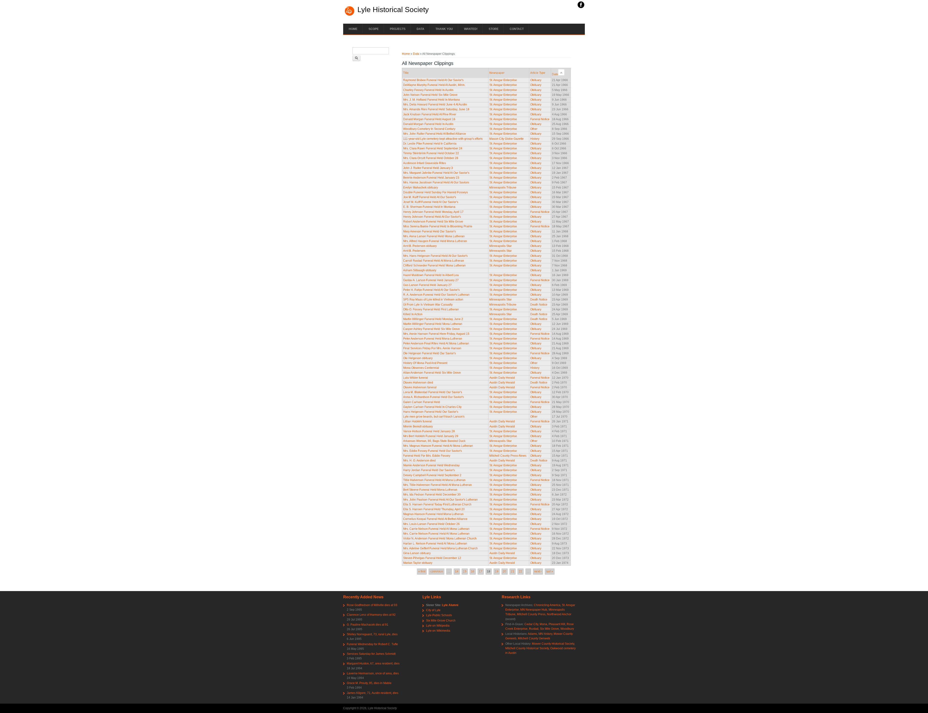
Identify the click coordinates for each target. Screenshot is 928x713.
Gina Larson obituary (417, 553)
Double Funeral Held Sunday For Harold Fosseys (435, 192)
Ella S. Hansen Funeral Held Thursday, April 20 (434, 509)
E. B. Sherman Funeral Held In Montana (429, 207)
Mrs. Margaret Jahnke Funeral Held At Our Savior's (436, 173)
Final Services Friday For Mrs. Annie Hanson (432, 348)
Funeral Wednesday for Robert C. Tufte (372, 644)
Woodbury (567, 628)
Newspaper (497, 73)
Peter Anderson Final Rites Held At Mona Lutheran (436, 343)
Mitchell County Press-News (507, 455)
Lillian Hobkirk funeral (417, 421)
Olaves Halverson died (418, 382)
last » (549, 571)
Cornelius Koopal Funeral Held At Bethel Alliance (435, 519)
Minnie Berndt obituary (418, 426)
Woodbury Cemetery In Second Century (429, 129)
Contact (517, 29)
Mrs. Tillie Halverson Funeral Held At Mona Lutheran (437, 485)
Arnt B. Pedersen (414, 250)
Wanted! (471, 29)
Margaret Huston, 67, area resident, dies (373, 663)
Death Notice (538, 299)
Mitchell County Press (531, 614)
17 (480, 571)
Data (420, 29)
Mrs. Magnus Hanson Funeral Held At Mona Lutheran (438, 445)
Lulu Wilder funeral (415, 377)
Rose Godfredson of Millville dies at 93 (372, 605)
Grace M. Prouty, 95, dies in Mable (369, 683)
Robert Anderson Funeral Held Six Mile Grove (433, 221)
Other (533, 129)
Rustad (533, 628)
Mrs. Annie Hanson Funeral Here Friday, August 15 (436, 334)
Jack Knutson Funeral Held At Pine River (429, 114)
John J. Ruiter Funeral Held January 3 (428, 168)
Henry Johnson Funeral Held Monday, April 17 (433, 212)
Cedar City (531, 624)
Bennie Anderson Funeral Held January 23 (431, 177)
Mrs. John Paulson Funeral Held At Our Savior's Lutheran (440, 499)
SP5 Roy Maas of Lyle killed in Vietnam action (433, 299)
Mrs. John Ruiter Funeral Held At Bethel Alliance (434, 133)
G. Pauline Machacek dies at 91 (367, 624)
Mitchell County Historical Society (527, 648)
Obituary (535, 80)
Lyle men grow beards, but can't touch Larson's (433, 416)
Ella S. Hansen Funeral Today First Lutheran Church (437, 504)
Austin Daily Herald (502, 377)
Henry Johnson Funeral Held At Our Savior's (432, 216)
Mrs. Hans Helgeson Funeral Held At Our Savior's (435, 256)
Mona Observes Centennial (421, 368)
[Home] (349, 15)
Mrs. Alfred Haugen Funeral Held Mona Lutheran (435, 241)
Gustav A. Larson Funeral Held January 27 (431, 280)
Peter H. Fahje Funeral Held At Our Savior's (431, 290)
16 (472, 571)
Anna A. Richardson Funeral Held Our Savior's (433, 397)
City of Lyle (433, 610)
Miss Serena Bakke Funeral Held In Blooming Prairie (437, 226)
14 (456, 571)
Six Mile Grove (549, 628)
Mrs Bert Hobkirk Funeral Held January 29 (430, 436)
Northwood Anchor (559, 614)
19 (496, 571)
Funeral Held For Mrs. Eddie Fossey (426, 455)
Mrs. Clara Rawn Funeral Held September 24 (432, 148)
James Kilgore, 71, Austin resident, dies (372, 693)
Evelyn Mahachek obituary (420, 187)
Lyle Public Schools (439, 615)
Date (555, 74)
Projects (398, 29)
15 (464, 571)
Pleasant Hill (557, 624)
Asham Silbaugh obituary (419, 270)
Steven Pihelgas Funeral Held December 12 (432, 558)
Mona (543, 624)
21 (512, 571)
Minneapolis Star (500, 246)
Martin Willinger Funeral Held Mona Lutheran (432, 324)
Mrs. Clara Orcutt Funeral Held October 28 (430, 158)
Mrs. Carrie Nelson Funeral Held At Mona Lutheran (436, 529)
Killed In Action (412, 314)
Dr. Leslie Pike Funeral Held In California (430, 143)
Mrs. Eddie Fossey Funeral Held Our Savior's (432, 451)
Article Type (537, 73)
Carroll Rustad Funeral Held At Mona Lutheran (433, 260)
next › (538, 571)
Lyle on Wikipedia (438, 625)
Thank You (444, 29)
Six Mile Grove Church (441, 620)
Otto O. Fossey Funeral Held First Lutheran (431, 309)
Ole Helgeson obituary (418, 358)
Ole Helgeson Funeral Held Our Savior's (429, 353)
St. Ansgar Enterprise (503, 80)
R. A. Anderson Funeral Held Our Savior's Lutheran (436, 294)
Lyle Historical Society (393, 9)
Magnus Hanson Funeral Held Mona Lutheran (433, 514)
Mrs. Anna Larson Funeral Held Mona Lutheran (434, 236)
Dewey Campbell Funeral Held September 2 (432, 475)
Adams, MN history (540, 634)
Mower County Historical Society (553, 643)
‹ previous (436, 571)
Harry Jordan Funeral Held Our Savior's (429, 470)
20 (504, 571)
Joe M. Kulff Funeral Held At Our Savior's (429, 197)
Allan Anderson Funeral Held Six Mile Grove (432, 372)
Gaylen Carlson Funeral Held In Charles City (432, 407)
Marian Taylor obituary (417, 563)
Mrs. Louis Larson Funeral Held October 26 (431, 524)
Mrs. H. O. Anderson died (419, 460)
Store (494, 29)
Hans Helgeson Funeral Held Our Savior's (430, 411)
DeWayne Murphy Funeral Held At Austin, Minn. (434, 85)
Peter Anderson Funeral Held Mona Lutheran (432, 338)
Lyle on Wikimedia (438, 630)
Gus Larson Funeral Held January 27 (427, 285)
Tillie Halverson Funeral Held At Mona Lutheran (434, 480)
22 (520, 571)
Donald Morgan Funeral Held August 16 (429, 119)
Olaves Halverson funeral (419, 387)
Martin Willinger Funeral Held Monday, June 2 (433, 319)
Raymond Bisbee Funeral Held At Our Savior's (433, 80)
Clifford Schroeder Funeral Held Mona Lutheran (434, 265)
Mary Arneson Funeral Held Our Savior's (429, 231)
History (534, 138)
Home (353, 29)
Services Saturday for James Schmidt (371, 654)
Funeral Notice (540, 119)
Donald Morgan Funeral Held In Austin (428, 124)
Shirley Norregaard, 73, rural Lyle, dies (372, 634)
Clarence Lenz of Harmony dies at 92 (371, 614)
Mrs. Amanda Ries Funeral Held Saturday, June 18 (436, 109)
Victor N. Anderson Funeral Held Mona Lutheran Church (440, 538)
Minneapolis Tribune (502, 187)
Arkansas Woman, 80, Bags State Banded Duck (434, 441)
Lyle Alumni (450, 605)
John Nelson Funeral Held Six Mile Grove (430, 95)
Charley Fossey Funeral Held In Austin (428, 90)
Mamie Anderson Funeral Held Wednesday (431, 465)
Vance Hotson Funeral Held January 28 (429, 431)
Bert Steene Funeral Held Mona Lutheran (430, 489)
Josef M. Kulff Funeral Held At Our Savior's (430, 202)
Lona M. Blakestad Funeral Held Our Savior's (432, 392)
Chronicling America (547, 605)
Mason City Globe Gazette (506, 138)
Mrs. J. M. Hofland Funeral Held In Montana (431, 99)
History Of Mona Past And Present (425, 363)
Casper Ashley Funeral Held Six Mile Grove (431, 329)
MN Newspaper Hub (533, 609)
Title (406, 73)
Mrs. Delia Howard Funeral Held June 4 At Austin (435, 104)
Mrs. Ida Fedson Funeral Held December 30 (432, 494)
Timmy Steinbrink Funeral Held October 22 (431, 153)
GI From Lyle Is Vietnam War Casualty (428, 304)
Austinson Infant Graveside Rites (424, 163)
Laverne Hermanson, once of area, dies (373, 673)
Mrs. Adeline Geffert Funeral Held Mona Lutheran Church (440, 548)
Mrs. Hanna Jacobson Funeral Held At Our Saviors (436, 182)
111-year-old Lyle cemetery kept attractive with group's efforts (443, 138)
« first (421, 571)
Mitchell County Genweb (534, 638)
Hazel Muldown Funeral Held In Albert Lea (431, 275)
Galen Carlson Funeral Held (421, 402)
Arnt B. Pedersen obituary (420, 246)
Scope (374, 29)
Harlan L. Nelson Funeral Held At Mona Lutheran (435, 543)
